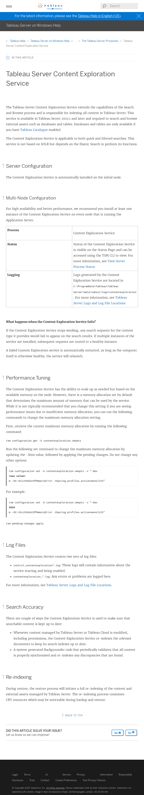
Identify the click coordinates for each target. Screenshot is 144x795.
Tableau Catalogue (34, 130)
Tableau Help (17, 41)
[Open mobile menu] (9, 6)
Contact (45, 780)
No (130, 733)
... (75, 41)
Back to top (73, 715)
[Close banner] (139, 16)
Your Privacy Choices (94, 780)
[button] (7, 57)
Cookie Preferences (66, 780)
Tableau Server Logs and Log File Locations (78, 585)
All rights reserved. (55, 788)
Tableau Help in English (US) (99, 16)
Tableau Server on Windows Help (50, 41)
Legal (15, 774)
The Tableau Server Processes (100, 41)
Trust (32, 780)
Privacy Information (95, 774)
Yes (116, 733)
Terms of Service (47, 774)
